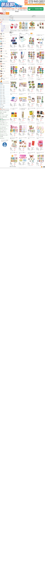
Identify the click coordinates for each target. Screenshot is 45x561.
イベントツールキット (5, 81)
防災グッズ (4, 38)
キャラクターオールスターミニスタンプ (14, 64)
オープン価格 (2, 106)
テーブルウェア (3, 28)
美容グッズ (4, 66)
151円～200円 (2, 87)
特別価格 (1, 107)
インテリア (4, 43)
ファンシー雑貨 (4, 53)
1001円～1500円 (2, 98)
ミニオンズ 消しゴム (30, 34)
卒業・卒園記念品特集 (3, 116)
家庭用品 (3, 58)
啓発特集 (1, 118)
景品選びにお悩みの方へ (4, 128)
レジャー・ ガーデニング (5, 56)
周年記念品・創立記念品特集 (4, 110)
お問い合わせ (2, 138)
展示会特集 (2, 113)
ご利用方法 (33, 15)
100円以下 (1, 84)
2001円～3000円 (2, 101)
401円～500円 (2, 92)
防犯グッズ (4, 41)
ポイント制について (3, 130)
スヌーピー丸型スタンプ (40, 64)
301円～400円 (2, 90)
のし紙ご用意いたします (4, 122)
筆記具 (3, 36)
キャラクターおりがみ (31, 49)
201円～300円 (2, 89)
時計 (3, 48)
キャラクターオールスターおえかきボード (22, 94)
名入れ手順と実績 (3, 127)
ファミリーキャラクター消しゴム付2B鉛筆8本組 (22, 108)
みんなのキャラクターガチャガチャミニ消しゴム (14, 50)
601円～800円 (2, 95)
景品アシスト (34, 16)
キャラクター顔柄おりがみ (22, 64)
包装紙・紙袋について (3, 124)
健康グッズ (4, 68)
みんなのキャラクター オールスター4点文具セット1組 (40, 35)
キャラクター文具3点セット (31, 64)
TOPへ (11, 15)
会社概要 (1, 136)
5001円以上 (2, 104)
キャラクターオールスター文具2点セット (22, 79)
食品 (3, 73)
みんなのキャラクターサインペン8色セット (40, 79)
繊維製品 (3, 63)
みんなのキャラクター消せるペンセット (22, 50)
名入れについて (11, 16)
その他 (2, 31)
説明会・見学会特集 (3, 112)
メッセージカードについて (4, 125)
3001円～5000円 (2, 103)
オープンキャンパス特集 (4, 115)
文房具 (3, 33)
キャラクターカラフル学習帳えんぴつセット (14, 138)
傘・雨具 (3, 71)
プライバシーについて (3, 133)
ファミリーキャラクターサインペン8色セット (14, 108)
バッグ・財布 (3, 25)
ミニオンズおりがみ (30, 78)
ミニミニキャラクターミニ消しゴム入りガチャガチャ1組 (14, 79)
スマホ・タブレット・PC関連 (5, 79)
